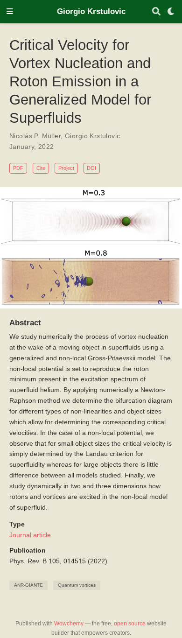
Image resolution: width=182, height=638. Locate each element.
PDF (18, 168)
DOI (91, 168)
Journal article (30, 535)
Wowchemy (69, 623)
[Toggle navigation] (10, 12)
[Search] (156, 12)
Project (66, 168)
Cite (40, 168)
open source (130, 623)
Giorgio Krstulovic (91, 11)
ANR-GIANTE (28, 585)
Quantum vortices (77, 585)
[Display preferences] (171, 12)
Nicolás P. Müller (35, 136)
